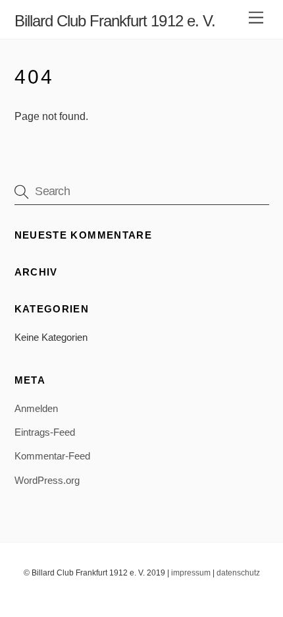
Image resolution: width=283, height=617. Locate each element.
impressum (191, 572)
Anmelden (36, 408)
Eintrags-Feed (44, 432)
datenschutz (238, 572)
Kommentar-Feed (52, 455)
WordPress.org (47, 480)
